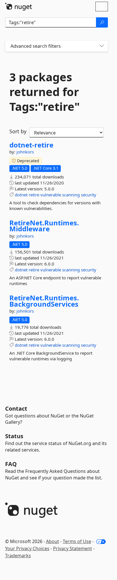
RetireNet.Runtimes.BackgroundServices (44, 301)
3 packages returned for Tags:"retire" (44, 92)
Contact (16, 408)
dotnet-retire (31, 145)
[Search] (102, 22)
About (52, 541)
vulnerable (50, 195)
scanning (71, 195)
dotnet (21, 195)
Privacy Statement (72, 548)
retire (34, 195)
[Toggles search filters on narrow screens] (101, 46)
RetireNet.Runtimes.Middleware (44, 226)
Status (14, 436)
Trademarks (18, 555)
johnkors (25, 152)
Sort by (17, 131)
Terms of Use (77, 541)
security (88, 195)
